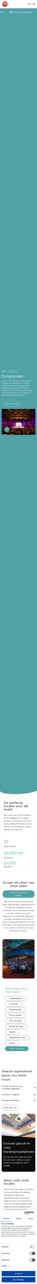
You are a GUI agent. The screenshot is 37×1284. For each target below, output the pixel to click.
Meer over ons (10, 1108)
